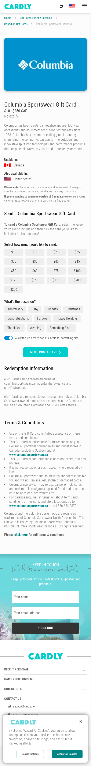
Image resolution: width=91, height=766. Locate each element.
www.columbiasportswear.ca (28, 455)
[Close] (80, 721)
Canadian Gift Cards (16, 24)
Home (7, 18)
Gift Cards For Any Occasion (36, 18)
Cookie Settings (30, 754)
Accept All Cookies (67, 754)
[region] (45, 739)
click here (21, 535)
